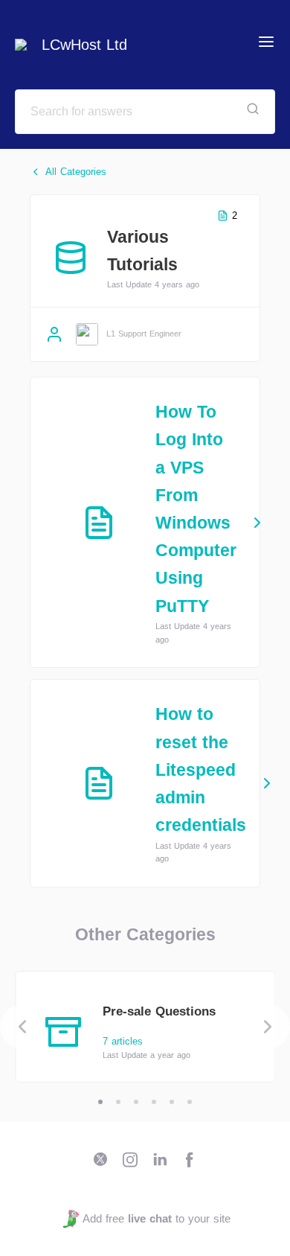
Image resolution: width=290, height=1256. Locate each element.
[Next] (267, 1026)
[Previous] (22, 1026)
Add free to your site (156, 1218)
